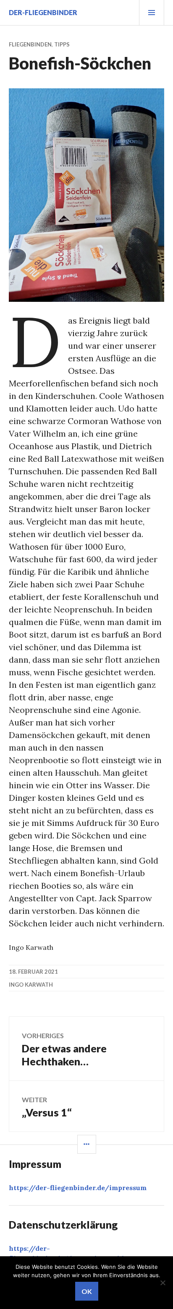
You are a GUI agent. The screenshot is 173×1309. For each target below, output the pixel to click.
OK (86, 1291)
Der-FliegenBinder (43, 12)
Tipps (62, 44)
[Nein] (162, 1282)
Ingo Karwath (31, 984)
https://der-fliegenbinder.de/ (78, 1187)
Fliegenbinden (30, 44)
